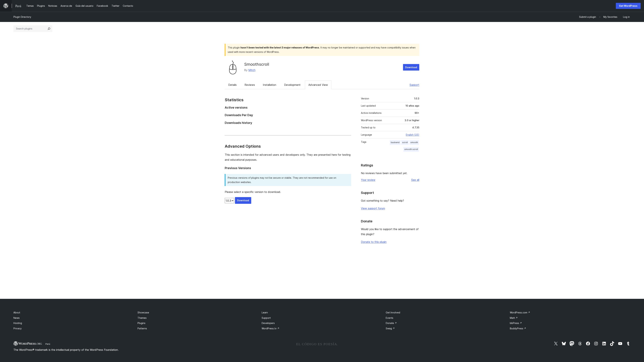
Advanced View (318, 84)
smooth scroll (411, 149)
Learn (265, 312)
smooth (414, 142)
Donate (391, 323)
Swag (390, 328)
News (16, 317)
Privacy (17, 328)
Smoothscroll (256, 64)
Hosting (17, 323)
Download (411, 67)
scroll (405, 142)
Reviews (250, 84)
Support (414, 84)
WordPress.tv (270, 328)
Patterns (142, 328)
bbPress (516, 323)
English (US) (412, 134)
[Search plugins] (49, 28)
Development (292, 84)
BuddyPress (518, 328)
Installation (269, 84)
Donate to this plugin (374, 242)
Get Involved (393, 312)
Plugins (141, 323)
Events (389, 317)
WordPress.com (520, 312)
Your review (368, 180)
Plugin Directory (22, 16)
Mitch (251, 70)
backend (395, 142)
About (16, 312)
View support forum (373, 208)
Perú (47, 344)
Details (232, 84)
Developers (268, 323)
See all (415, 180)
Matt (514, 317)
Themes (142, 317)
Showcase (143, 312)
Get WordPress (628, 5)
